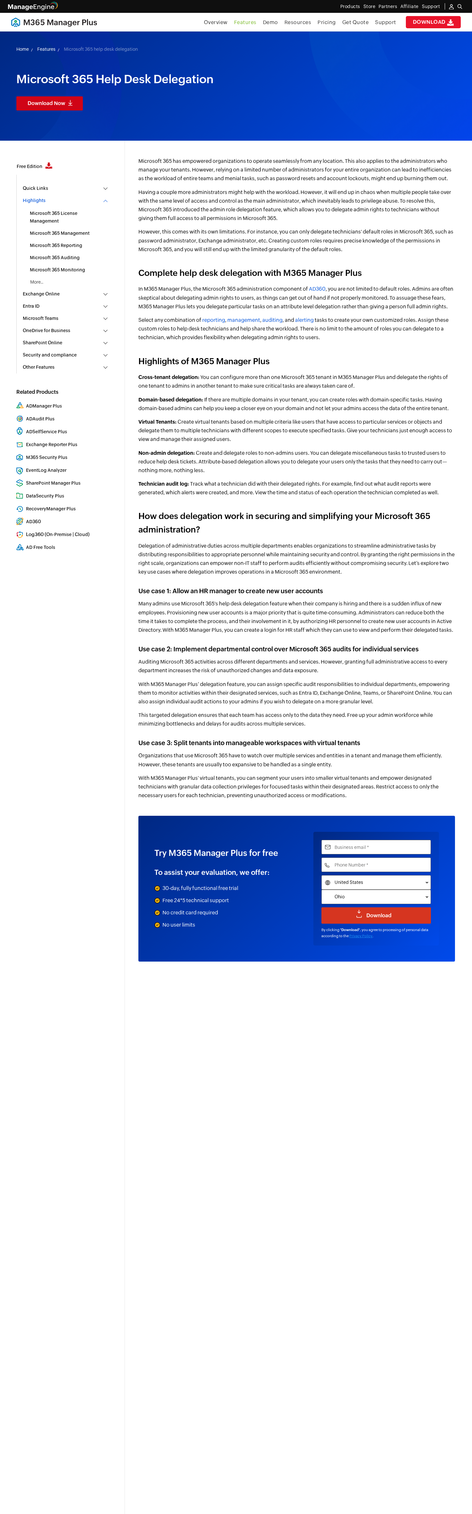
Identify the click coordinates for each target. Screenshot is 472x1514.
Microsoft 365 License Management (53, 217)
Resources (297, 22)
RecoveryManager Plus (51, 508)
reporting (213, 320)
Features (245, 22)
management (243, 320)
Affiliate (409, 6)
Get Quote (355, 22)
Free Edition (30, 166)
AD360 (33, 521)
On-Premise (59, 534)
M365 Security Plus (46, 457)
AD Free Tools (40, 547)
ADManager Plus (44, 406)
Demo (270, 22)
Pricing (327, 22)
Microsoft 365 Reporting (56, 245)
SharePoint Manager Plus (53, 483)
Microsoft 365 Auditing (55, 257)
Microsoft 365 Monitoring (57, 269)
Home (22, 49)
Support (385, 22)
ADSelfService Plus (46, 431)
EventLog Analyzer (46, 470)
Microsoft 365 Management (60, 233)
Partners (388, 6)
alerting (304, 320)
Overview (216, 22)
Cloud (81, 534)
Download (430, 22)
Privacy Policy (360, 936)
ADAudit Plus (40, 418)
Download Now (46, 103)
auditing (272, 320)
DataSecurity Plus (45, 495)
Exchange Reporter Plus (51, 444)
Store (369, 6)
